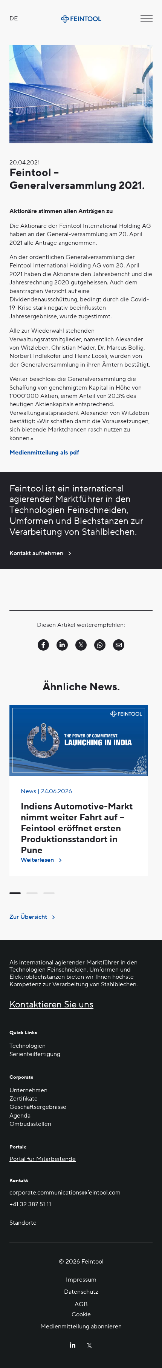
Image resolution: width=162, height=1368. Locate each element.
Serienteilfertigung (34, 1054)
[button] (15, 893)
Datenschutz (81, 1292)
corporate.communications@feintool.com (65, 1193)
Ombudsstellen (30, 1124)
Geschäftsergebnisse (37, 1107)
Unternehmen (28, 1090)
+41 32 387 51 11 (30, 1204)
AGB (81, 1304)
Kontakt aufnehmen (36, 553)
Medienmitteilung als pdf (44, 452)
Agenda (20, 1115)
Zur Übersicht (28, 917)
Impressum (81, 1280)
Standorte (23, 1223)
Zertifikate (23, 1098)
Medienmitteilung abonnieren (81, 1326)
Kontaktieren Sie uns (51, 1004)
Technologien (27, 1045)
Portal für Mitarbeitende (42, 1159)
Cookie (81, 1314)
